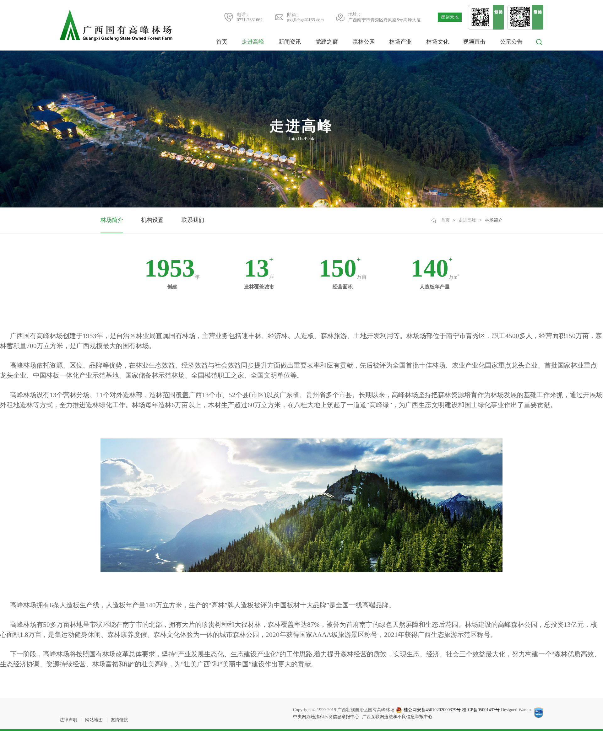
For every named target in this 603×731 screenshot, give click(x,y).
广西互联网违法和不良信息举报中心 (397, 716)
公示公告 (511, 42)
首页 (221, 42)
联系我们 (193, 220)
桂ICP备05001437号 (481, 709)
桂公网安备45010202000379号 (432, 709)
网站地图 (94, 720)
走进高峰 (253, 42)
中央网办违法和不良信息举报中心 (326, 716)
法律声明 (68, 720)
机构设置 (152, 220)
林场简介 (111, 220)
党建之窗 (326, 42)
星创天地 (450, 17)
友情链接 (119, 720)
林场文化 (437, 42)
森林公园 (363, 42)
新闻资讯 (290, 42)
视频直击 (474, 42)
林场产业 (400, 42)
